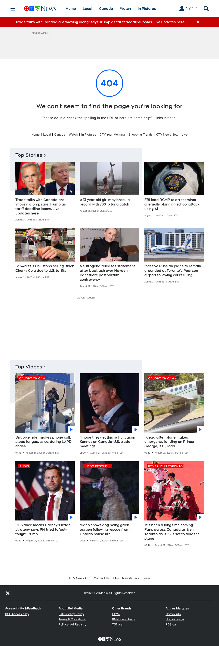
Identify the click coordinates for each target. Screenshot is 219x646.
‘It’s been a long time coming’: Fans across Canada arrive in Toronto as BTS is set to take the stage (172, 531)
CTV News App (79, 578)
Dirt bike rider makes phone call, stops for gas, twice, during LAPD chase (43, 441)
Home (71, 9)
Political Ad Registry (72, 624)
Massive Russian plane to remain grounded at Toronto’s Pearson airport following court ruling (172, 270)
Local (87, 9)
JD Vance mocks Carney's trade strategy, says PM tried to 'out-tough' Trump (43, 529)
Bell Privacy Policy (71, 614)
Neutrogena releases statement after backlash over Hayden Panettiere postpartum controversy (107, 272)
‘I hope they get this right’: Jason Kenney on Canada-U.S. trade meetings (107, 441)
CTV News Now (167, 134)
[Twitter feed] (7, 593)
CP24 (116, 614)
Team (146, 578)
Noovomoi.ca (175, 619)
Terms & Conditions (72, 619)
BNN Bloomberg (123, 619)
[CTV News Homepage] (40, 8)
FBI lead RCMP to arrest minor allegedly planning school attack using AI (172, 204)
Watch (125, 9)
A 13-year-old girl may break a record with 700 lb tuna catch (105, 202)
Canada (106, 9)
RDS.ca (171, 624)
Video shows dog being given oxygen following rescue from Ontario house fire (104, 529)
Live (185, 134)
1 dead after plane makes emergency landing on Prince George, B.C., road (169, 441)
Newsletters (130, 578)
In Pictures (147, 9)
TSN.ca (117, 624)
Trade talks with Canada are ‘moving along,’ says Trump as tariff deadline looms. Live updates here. (40, 206)
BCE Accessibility (17, 614)
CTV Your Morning (112, 134)
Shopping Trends (140, 134)
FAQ (116, 578)
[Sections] (13, 8)
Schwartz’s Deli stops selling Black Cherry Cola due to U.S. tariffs (44, 268)
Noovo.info (173, 614)
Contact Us (102, 578)
